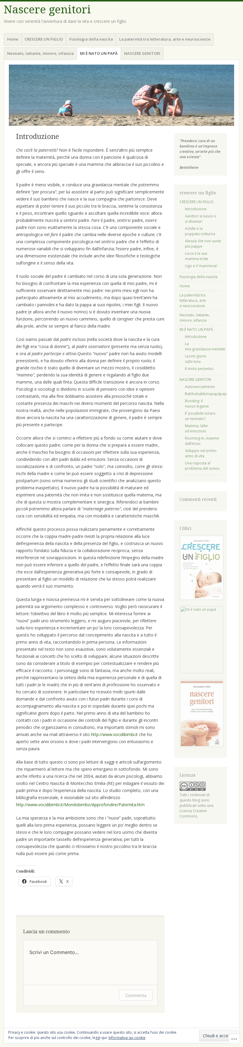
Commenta (135, 995)
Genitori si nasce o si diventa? (200, 219)
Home (12, 39)
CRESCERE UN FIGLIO (44, 39)
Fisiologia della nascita (91, 39)
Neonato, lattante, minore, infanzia (40, 53)
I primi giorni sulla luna (195, 359)
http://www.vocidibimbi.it (114, 734)
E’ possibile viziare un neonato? (200, 416)
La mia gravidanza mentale (205, 346)
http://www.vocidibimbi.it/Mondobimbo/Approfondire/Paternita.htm (80, 804)
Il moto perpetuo (199, 368)
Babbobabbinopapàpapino (208, 393)
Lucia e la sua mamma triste (196, 256)
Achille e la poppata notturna (200, 231)
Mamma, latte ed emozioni (196, 428)
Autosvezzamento (200, 386)
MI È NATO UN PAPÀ (99, 53)
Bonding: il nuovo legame (197, 403)
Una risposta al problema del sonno (202, 466)
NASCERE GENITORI (142, 53)
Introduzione (196, 208)
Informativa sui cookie (127, 1037)
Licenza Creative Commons (193, 813)
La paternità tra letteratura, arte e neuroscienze (164, 39)
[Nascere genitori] (121, 95)
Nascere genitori (47, 9)
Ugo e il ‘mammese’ (201, 265)
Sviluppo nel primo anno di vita (201, 453)
